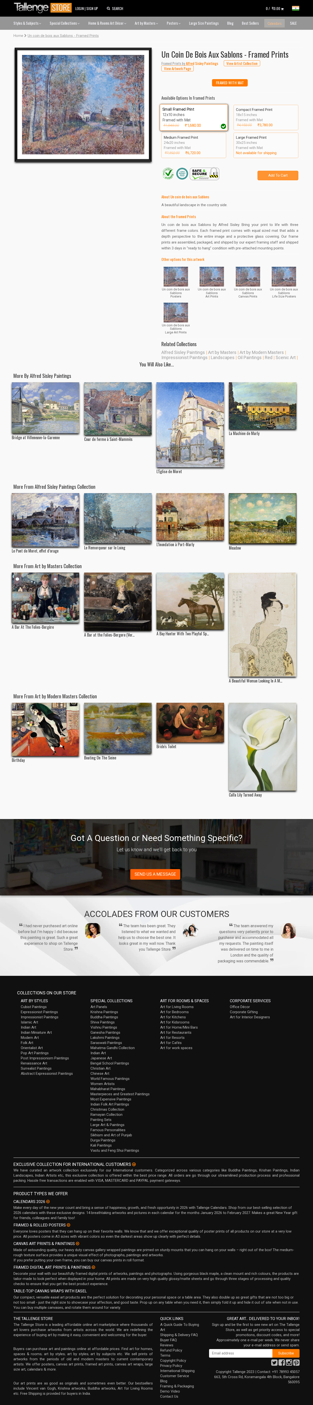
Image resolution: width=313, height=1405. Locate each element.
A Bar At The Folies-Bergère (33, 627)
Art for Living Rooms (177, 1007)
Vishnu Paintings (103, 1027)
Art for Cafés (171, 1043)
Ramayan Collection (106, 1114)
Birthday (18, 760)
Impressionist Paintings (184, 357)
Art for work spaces (176, 1048)
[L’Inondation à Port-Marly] (190, 516)
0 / (273, 8)
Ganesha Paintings (105, 1032)
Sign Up (92, 8)
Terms (165, 1355)
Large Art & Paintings (107, 1125)
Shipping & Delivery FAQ (179, 1335)
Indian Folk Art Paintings (109, 1104)
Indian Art (28, 1027)
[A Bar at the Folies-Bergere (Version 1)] (118, 602)
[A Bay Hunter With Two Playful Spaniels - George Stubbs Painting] (190, 601)
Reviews (166, 1345)
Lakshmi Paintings (105, 1037)
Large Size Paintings (204, 23)
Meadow (235, 548)
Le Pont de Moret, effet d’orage (35, 551)
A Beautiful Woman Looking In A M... (255, 681)
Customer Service (174, 1376)
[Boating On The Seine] (118, 728)
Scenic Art (286, 357)
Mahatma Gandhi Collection (112, 1048)
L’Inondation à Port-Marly (175, 544)
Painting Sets (101, 1120)
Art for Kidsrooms (175, 1022)
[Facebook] (282, 1364)
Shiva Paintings (102, 1022)
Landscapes (223, 357)
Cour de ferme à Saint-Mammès (108, 439)
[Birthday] (45, 729)
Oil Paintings (250, 357)
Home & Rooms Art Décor (106, 23)
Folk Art (27, 1043)
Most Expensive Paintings (110, 1099)
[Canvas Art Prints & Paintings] (77, 1243)
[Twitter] (274, 1364)
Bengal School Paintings (109, 1063)
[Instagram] (289, 1364)
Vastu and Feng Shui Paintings (114, 1150)
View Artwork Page (177, 68)
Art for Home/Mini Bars (179, 1027)
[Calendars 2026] (48, 1201)
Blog (230, 23)
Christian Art (100, 1068)
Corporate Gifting (244, 1012)
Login (79, 8)
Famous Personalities (107, 1130)
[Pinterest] (296, 1364)
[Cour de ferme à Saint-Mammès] (118, 408)
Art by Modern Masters (262, 352)
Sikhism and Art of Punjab (111, 1135)
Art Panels (98, 1007)
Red (268, 357)
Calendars (274, 23)
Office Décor (240, 1007)
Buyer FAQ (168, 1340)
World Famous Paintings (110, 1078)
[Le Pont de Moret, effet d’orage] (45, 520)
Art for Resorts (172, 1037)
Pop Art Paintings (35, 1053)
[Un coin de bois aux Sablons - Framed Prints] (83, 105)
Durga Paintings (102, 1140)
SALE (293, 23)
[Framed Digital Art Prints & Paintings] (93, 1267)
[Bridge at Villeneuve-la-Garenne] (45, 407)
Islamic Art (29, 1022)
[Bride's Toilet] (190, 723)
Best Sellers (250, 23)
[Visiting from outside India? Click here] (134, 1164)
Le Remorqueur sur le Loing (104, 547)
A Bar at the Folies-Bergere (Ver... (109, 635)
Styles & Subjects (26, 23)
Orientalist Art (32, 1048)
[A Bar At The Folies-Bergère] (45, 598)
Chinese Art (99, 1073)
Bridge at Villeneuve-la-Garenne (36, 437)
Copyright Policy (173, 1360)
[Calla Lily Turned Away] (262, 747)
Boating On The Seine (100, 758)
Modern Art (30, 1037)
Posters (173, 23)
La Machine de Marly (244, 433)
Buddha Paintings (104, 1017)
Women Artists (102, 1084)
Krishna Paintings (104, 1012)
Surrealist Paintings (36, 1068)
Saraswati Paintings (106, 1043)
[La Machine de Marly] (262, 405)
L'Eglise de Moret (169, 471)
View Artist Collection (241, 63)
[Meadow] (262, 518)
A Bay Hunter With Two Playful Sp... (182, 633)
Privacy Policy (171, 1365)
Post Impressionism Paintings (45, 1058)
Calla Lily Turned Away (245, 795)
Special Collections (64, 23)
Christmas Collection (107, 1109)
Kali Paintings (101, 1145)
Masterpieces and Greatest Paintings (120, 1094)
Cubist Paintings (34, 1007)
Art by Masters (145, 23)
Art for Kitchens (173, 1017)
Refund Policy (171, 1350)
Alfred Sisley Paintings (183, 352)
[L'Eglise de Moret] (190, 424)
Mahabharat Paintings (107, 1089)
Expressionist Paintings (39, 1012)
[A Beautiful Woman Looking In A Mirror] (262, 625)
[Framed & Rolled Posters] (68, 1225)
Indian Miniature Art (36, 1032)
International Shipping (177, 1371)
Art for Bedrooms (174, 1012)
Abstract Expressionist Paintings (47, 1073)
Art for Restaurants (175, 1032)
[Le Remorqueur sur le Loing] (118, 518)
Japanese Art (101, 1058)
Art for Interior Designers (250, 1017)
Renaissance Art (34, 1063)
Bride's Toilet (166, 746)
